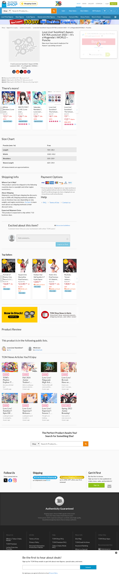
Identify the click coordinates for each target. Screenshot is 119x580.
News (84, 3)
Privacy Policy (34, 542)
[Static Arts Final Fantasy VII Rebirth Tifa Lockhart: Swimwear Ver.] (54, 265)
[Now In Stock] (19, 314)
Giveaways (107, 17)
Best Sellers (84, 11)
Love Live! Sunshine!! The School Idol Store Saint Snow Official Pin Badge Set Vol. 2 (54, 109)
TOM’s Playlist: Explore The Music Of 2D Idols (8, 382)
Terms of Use (54, 202)
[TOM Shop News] (59, 314)
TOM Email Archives (82, 542)
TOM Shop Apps (104, 539)
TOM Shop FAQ (58, 539)
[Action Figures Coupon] (59, 21)
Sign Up (113, 4)
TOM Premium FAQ (59, 542)
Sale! (63, 11)
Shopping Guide (30, 4)
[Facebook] (10, 480)
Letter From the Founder (12, 548)
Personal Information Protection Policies (37, 546)
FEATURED (66, 405)
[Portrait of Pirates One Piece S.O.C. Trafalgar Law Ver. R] (8, 265)
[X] (5, 480)
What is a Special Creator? (81, 550)
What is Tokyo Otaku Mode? (14, 539)
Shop (78, 3)
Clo (10, 350)
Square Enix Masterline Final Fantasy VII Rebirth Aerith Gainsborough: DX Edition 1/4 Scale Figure (23, 277)
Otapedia (99, 3)
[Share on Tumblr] (14, 71)
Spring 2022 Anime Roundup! (67, 410)
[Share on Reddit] (17, 71)
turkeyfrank (38, 350)
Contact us (66, 202)
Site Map (78, 539)
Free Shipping (62, 17)
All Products (96, 11)
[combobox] (31, 11)
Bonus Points (85, 17)
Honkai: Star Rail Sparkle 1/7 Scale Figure (39, 277)
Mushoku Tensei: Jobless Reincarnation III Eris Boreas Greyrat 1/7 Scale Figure (69, 277)
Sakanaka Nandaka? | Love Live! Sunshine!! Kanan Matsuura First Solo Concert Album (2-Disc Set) (39, 109)
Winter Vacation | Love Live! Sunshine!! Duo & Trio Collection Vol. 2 (8, 109)
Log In (107, 3)
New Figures (20, 17)
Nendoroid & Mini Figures (46, 17)
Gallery (91, 3)
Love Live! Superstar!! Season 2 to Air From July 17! (47, 413)
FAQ (44, 202)
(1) (29, 124)
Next (77, 110)
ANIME (6, 374)
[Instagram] (15, 480)
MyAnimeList (106, 549)
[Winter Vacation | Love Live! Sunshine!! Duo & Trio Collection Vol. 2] (8, 98)
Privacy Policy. (53, 573)
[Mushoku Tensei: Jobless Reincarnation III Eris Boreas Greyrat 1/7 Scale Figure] (70, 265)
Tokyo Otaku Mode (58, 3)
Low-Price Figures (7, 17)
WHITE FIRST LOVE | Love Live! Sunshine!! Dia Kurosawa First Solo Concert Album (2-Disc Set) (23, 109)
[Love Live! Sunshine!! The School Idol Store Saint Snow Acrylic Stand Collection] (70, 98)
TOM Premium (11, 544)
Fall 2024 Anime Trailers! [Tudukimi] (27, 381)
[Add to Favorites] (12, 93)
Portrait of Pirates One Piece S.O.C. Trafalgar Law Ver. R (8, 277)
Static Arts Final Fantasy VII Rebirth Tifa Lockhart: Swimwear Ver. (54, 277)
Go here (28, 202)
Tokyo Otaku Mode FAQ (59, 546)
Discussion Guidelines (63, 225)
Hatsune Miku (73, 17)
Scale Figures (30, 17)
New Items (72, 11)
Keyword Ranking (81, 546)
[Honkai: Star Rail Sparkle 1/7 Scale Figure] (39, 265)
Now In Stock (96, 17)
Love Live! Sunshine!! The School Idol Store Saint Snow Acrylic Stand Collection (69, 109)
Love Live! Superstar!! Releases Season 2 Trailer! (27, 413)
